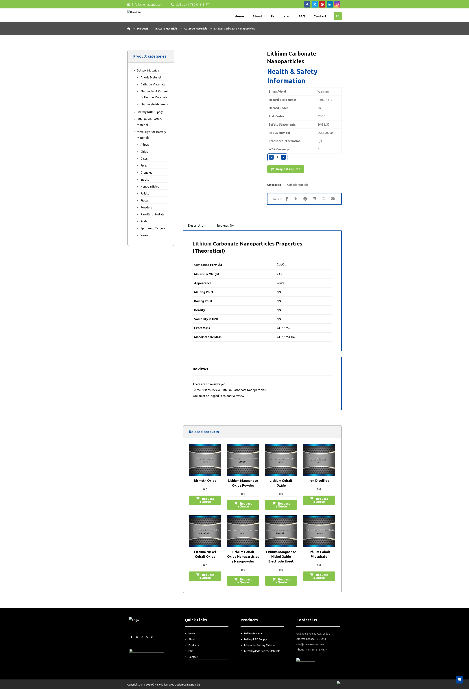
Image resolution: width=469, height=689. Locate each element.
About (192, 639)
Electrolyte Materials (154, 104)
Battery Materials (148, 70)
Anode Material (151, 77)
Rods (144, 221)
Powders (146, 207)
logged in (216, 395)
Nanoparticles (150, 186)
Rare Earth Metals (152, 214)
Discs (144, 158)
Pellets (145, 193)
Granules (146, 172)
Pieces (145, 200)
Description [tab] (196, 225)
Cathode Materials (297, 184)
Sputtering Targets (153, 228)
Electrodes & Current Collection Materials (154, 94)
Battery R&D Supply (150, 112)
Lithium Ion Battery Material (149, 122)
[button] (307, 4)
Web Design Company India (184, 684)
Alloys (145, 144)
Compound (201, 264)
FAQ (191, 651)
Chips (144, 151)
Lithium (202, 243)
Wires (144, 235)
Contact (193, 656)
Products (194, 645)
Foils (144, 165)
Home (192, 633)
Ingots (145, 179)
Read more (207, 486)
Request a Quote (288, 169)
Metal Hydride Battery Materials (151, 134)
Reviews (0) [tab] (225, 225)
